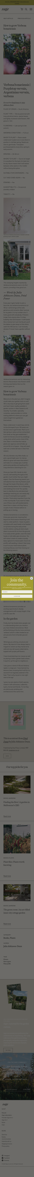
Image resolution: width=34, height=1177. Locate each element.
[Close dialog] (31, 578)
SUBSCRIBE (17, 596)
